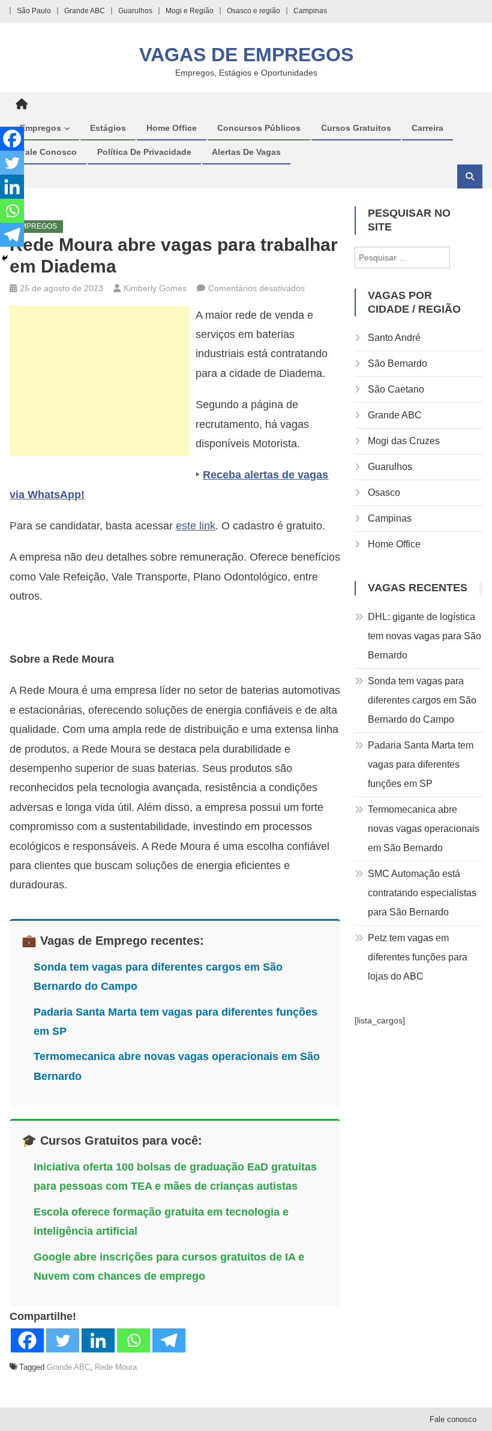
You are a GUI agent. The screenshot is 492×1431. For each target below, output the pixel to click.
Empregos (40, 128)
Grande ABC (84, 11)
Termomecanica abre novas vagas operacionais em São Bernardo (423, 828)
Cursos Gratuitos (356, 128)
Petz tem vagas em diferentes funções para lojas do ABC (417, 957)
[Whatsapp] (133, 1340)
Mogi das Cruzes (404, 441)
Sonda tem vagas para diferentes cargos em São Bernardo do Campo (422, 700)
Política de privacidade (144, 152)
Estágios (108, 128)
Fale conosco (48, 152)
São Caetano (396, 389)
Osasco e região (253, 11)
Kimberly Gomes (155, 288)
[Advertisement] (100, 381)
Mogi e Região (190, 11)
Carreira (427, 128)
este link (195, 526)
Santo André (394, 338)
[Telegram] (168, 1340)
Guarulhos (135, 11)
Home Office (171, 128)
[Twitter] (62, 1340)
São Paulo (34, 11)
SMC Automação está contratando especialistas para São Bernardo (422, 893)
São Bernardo (397, 363)
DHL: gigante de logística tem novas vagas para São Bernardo (424, 636)
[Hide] (5, 258)
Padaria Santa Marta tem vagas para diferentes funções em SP (420, 764)
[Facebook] (27, 1340)
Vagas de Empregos (246, 54)
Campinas (310, 11)
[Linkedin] (98, 1340)
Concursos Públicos (259, 128)
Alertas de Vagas (246, 152)
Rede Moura (116, 1367)
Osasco (384, 492)
